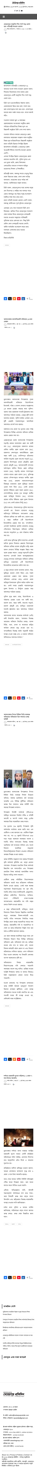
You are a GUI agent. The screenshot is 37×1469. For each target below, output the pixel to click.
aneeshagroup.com (16, 1441)
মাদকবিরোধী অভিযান (16, 644)
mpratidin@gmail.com (20, 1418)
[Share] (5, 298)
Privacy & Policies (16, 1455)
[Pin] (18, 298)
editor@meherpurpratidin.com (19, 1415)
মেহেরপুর (7, 245)
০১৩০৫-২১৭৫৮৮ (27, 1432)
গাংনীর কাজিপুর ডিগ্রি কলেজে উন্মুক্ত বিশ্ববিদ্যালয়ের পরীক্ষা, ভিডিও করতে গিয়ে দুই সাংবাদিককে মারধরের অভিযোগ (17, 1346)
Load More (18, 1294)
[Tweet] (10, 298)
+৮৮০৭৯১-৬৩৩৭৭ (15, 1432)
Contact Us (28, 1455)
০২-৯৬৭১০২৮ (19, 1446)
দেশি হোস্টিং (17, 1461)
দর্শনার (19, 1224)
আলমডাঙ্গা (7, 644)
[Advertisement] (18, 55)
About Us (5, 1455)
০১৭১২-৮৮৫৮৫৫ (18, 1435)
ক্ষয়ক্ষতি (13, 1224)
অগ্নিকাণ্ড (6, 1224)
